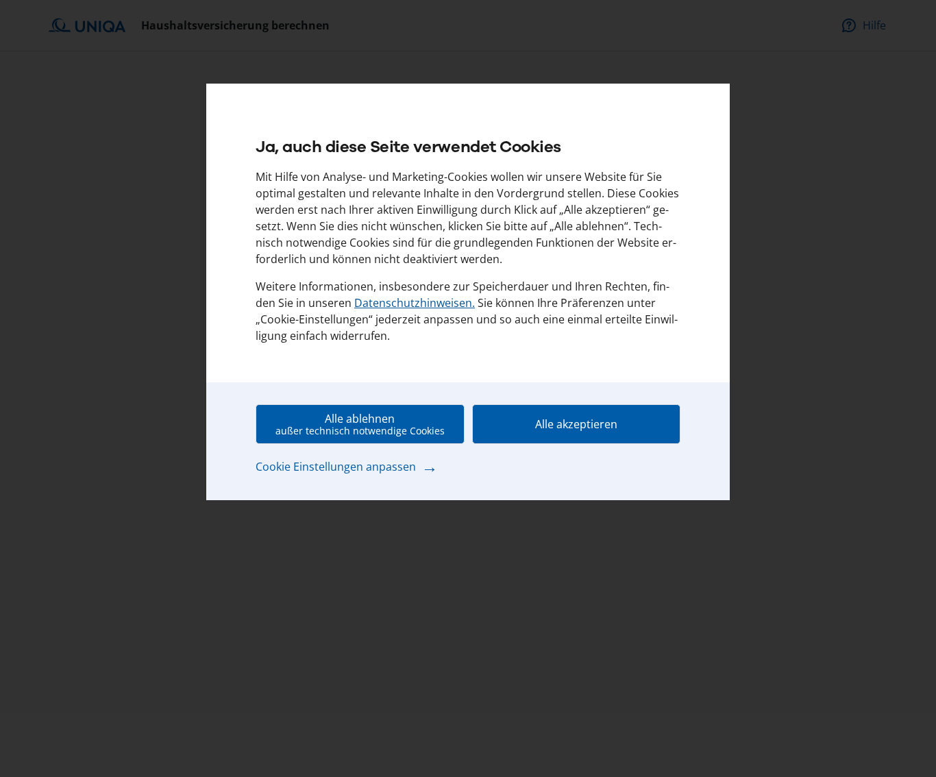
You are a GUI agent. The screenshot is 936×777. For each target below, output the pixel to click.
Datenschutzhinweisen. (414, 302)
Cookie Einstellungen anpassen (347, 466)
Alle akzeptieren (576, 424)
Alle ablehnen (360, 424)
